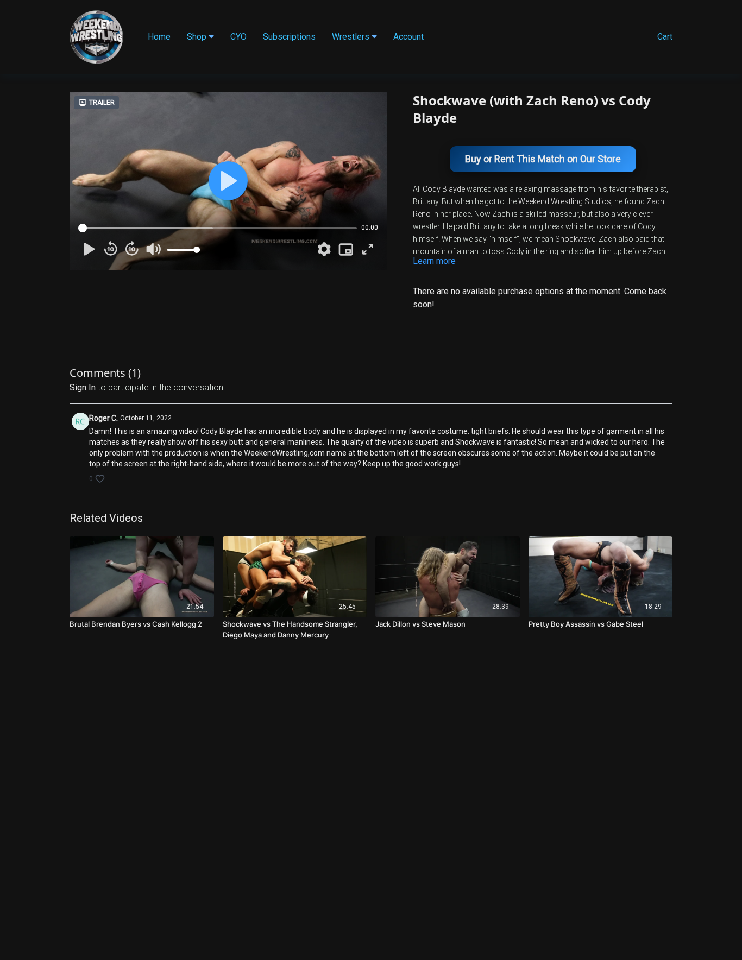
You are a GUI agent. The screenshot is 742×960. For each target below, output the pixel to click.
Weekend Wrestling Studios (564, 201)
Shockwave (575, 239)
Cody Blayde (444, 189)
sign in (83, 387)
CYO (238, 36)
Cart (664, 36)
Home (159, 36)
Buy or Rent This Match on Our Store (543, 159)
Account (408, 36)
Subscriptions (289, 36)
